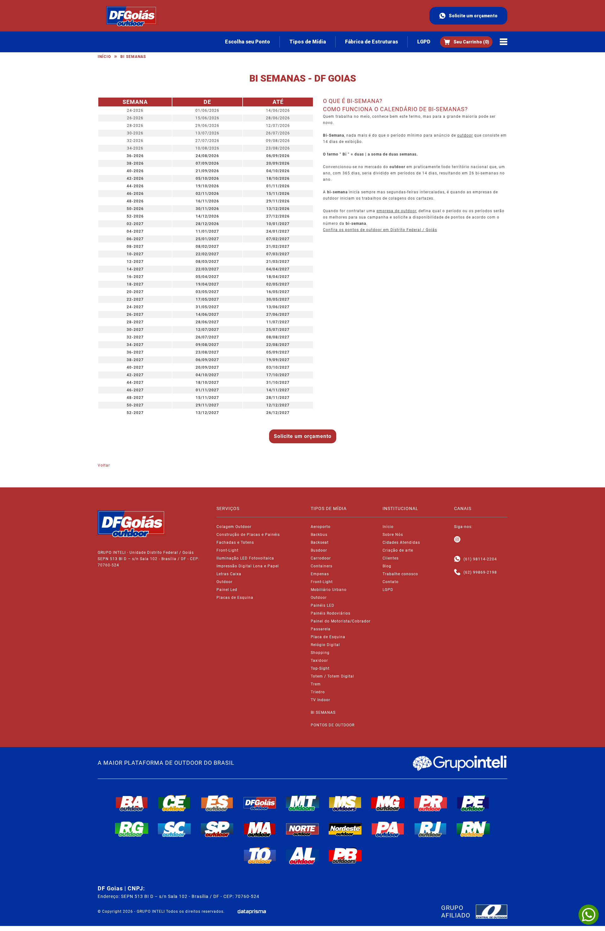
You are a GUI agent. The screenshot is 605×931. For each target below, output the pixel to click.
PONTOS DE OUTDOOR (332, 725)
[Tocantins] (260, 855)
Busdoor (319, 550)
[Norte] (302, 829)
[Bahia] (131, 803)
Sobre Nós (393, 534)
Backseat (320, 542)
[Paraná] (430, 803)
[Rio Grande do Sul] (131, 829)
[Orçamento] (466, 42)
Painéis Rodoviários (330, 613)
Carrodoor (321, 558)
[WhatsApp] (589, 915)
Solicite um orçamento (473, 15)
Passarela (321, 629)
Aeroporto (321, 527)
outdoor (465, 135)
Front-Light (227, 550)
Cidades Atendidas (401, 542)
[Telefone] (457, 572)
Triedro (318, 692)
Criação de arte (398, 550)
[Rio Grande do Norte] (473, 829)
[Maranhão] (260, 829)
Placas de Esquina (234, 597)
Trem (316, 684)
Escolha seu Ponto (247, 42)
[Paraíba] (345, 856)
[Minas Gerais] (388, 803)
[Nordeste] (345, 829)
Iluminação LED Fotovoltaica (245, 558)
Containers (321, 566)
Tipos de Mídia (307, 42)
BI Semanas (133, 56)
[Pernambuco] (473, 803)
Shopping (320, 652)
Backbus (319, 534)
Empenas (320, 574)
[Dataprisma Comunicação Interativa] (251, 911)
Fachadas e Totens (235, 542)
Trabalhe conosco (400, 574)
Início (104, 56)
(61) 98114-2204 (480, 559)
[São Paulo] (217, 829)
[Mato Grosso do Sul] (345, 803)
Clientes (391, 558)
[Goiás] (260, 803)
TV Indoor (320, 700)
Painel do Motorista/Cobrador (341, 621)
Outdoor (224, 582)
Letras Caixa (228, 574)
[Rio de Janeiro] (430, 829)
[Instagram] (457, 539)
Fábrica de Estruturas (371, 42)
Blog (387, 566)
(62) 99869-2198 (480, 572)
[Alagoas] (302, 855)
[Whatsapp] (457, 559)
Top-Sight (320, 668)
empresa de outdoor (396, 211)
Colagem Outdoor (233, 527)
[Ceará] (174, 803)
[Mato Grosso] (302, 803)
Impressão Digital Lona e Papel (247, 566)
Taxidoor (319, 660)
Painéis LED (322, 605)
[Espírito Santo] (217, 803)
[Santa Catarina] (174, 829)
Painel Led (226, 590)
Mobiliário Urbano (329, 590)
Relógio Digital (325, 645)
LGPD (423, 42)
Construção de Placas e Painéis (248, 534)
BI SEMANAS (323, 712)
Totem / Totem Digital (332, 676)
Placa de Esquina (328, 637)
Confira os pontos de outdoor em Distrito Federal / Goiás (380, 230)
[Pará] (388, 829)
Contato (391, 582)
